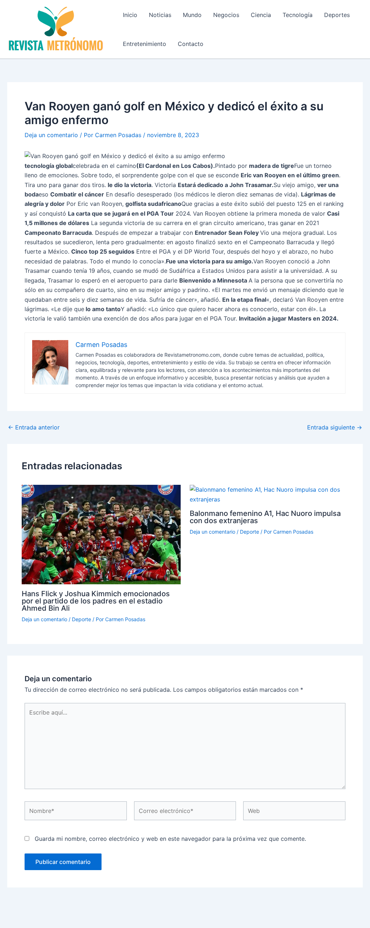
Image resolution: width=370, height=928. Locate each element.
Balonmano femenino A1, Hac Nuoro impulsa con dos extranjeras (265, 517)
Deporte (81, 619)
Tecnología (298, 14)
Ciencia (261, 14)
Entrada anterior (34, 427)
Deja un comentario (51, 135)
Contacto (190, 43)
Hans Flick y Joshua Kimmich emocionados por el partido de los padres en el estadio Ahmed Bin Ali (96, 601)
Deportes (337, 14)
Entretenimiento (144, 43)
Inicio (130, 14)
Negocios (226, 14)
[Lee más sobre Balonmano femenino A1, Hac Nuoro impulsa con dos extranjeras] (269, 493)
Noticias (160, 14)
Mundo (192, 14)
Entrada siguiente (334, 427)
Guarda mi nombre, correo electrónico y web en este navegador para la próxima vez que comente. (170, 838)
